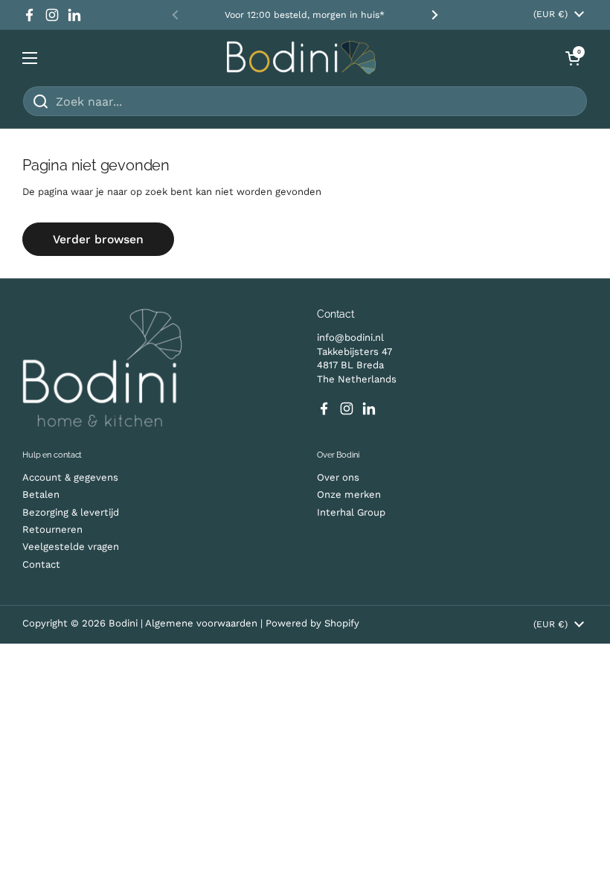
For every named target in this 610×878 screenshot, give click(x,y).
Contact (41, 564)
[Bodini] (301, 57)
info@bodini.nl (350, 337)
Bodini (123, 623)
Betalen (41, 494)
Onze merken (349, 494)
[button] (573, 58)
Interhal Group (351, 512)
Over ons (338, 477)
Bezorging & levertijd (70, 512)
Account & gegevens (70, 477)
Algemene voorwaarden (202, 623)
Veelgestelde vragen (70, 546)
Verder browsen (98, 239)
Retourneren (52, 529)
